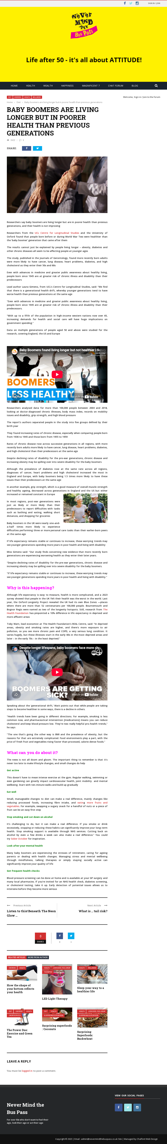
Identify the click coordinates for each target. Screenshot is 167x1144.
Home (14, 85)
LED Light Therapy (55, 998)
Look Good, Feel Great (61, 968)
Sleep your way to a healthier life (90, 989)
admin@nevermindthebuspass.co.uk (99, 1138)
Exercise (17, 97)
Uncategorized (15, 1015)
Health (30, 85)
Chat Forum (115, 85)
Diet (9, 97)
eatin (80, 802)
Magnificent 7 (91, 85)
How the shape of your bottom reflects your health (20, 989)
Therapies (48, 972)
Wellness (37, 97)
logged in (27, 1070)
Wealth (48, 85)
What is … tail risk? (93, 911)
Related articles (16, 957)
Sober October (19, 838)
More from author (38, 957)
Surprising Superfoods (53, 1015)
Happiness (67, 85)
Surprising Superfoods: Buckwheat (85, 1035)
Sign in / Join (154, 3)
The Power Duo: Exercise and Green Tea (19, 1033)
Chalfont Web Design (147, 1138)
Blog (135, 85)
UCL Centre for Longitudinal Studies (57, 232)
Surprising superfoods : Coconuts (57, 1027)
